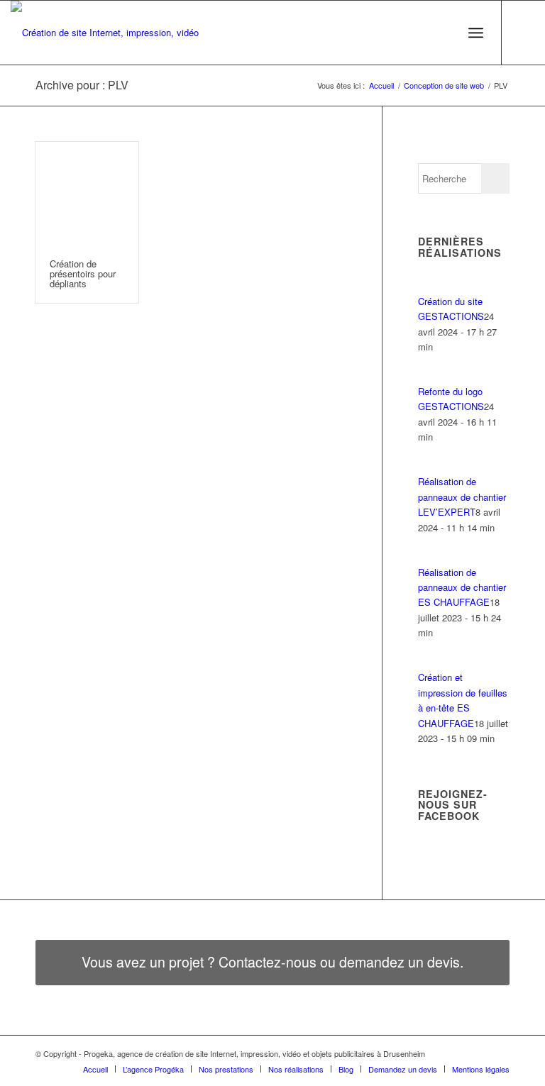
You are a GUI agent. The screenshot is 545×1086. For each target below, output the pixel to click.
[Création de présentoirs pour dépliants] (86, 193)
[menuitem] (444, 33)
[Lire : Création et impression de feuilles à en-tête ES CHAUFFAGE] (431, 662)
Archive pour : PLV (81, 85)
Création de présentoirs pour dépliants (83, 274)
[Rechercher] (444, 33)
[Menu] (475, 32)
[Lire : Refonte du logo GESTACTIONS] (431, 376)
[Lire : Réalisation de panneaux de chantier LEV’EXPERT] (431, 466)
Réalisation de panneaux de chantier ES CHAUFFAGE (462, 587)
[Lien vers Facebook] (523, 32)
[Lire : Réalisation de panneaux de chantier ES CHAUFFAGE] (431, 556)
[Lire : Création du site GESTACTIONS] (431, 285)
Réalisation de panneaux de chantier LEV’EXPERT (462, 497)
